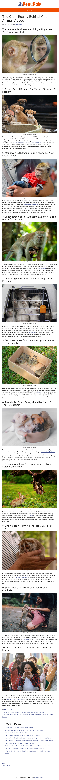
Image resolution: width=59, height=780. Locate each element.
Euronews (40, 392)
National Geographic (21, 577)
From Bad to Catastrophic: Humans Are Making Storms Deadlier (24, 712)
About (4, 762)
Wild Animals (8, 710)
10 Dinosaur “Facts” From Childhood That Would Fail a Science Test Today (27, 746)
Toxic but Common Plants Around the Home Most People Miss (24, 730)
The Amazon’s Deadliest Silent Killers (16, 733)
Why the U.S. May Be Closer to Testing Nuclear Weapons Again (24, 748)
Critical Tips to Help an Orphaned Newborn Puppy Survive (22, 735)
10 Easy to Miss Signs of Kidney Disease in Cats (19, 727)
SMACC (30, 516)
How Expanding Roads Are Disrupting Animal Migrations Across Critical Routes (29, 740)
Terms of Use (6, 766)
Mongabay (32, 332)
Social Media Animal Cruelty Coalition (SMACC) (27, 143)
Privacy (4, 764)
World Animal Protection (30, 204)
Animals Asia (42, 268)
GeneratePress (38, 777)
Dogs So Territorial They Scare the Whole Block (19, 743)
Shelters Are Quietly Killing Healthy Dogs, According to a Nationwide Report (28, 738)
